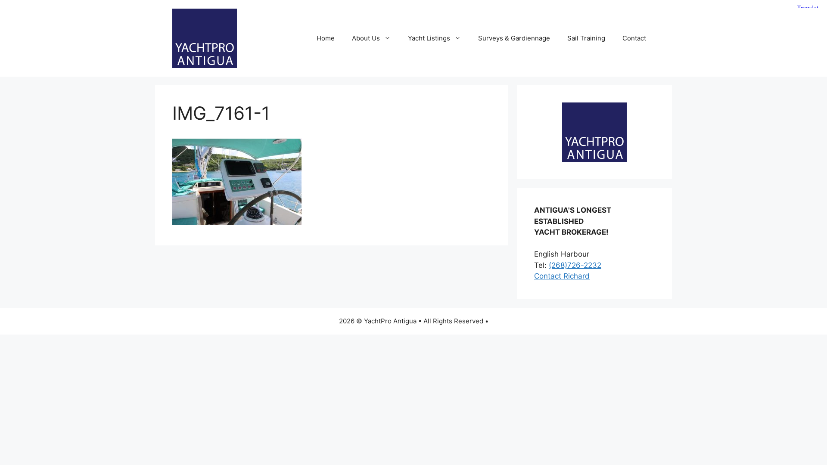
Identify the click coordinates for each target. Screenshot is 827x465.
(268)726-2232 (575, 265)
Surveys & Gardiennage (514, 38)
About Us (366, 38)
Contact (634, 38)
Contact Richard (562, 276)
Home (326, 38)
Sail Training (586, 38)
